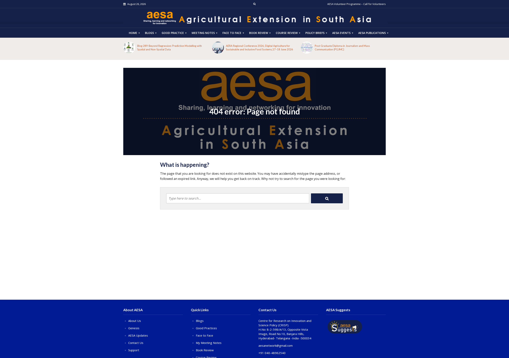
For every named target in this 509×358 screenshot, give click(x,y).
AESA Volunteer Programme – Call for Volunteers (356, 4)
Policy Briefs (314, 33)
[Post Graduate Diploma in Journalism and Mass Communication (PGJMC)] (307, 48)
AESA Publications (372, 33)
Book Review (258, 33)
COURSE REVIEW (287, 33)
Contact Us (135, 343)
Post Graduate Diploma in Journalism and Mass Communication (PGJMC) (342, 47)
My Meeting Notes (208, 343)
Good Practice (173, 33)
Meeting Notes (203, 33)
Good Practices (206, 328)
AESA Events (341, 33)
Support (133, 350)
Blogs (149, 33)
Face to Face (231, 33)
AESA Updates (138, 335)
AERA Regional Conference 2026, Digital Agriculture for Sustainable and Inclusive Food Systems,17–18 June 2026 (259, 47)
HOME (133, 33)
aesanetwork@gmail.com (275, 345)
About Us (134, 321)
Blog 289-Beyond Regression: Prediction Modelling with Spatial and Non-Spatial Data (169, 47)
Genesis (133, 328)
